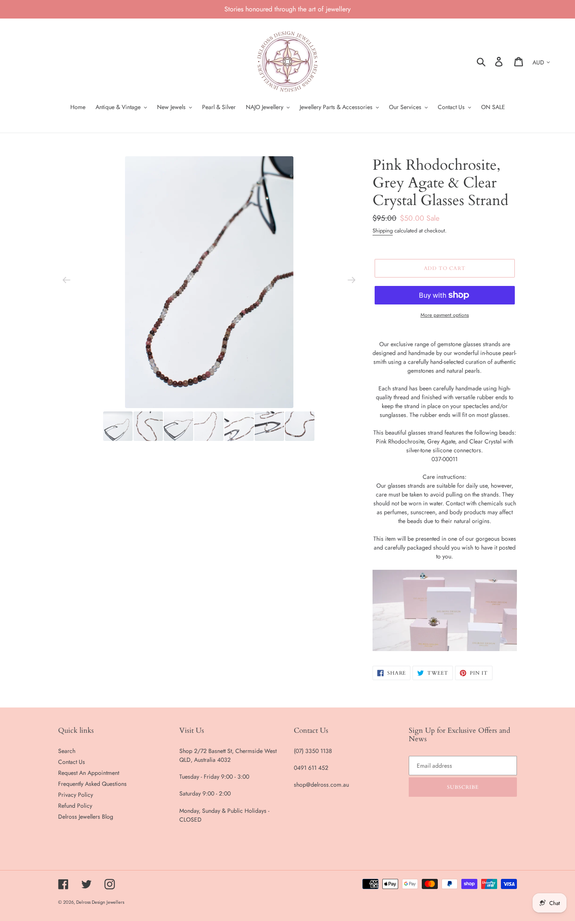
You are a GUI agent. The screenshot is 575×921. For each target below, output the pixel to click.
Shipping (383, 231)
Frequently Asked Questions (92, 784)
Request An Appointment (88, 773)
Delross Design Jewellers (100, 902)
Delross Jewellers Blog (85, 816)
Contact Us (71, 762)
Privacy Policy (75, 794)
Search (66, 751)
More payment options (445, 314)
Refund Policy (75, 805)
